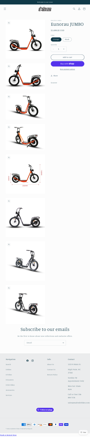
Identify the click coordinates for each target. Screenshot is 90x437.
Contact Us (51, 369)
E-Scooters (10, 380)
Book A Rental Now (8, 435)
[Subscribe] (63, 342)
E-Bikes (8, 369)
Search (8, 364)
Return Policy (52, 375)
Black (67, 39)
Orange (56, 39)
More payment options (67, 69)
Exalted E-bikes (15, 428)
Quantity (54, 44)
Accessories (10, 390)
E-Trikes (9, 375)
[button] (4, 8)
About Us (50, 364)
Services (9, 395)
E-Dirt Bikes (10, 385)
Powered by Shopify (26, 428)
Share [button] (55, 76)
